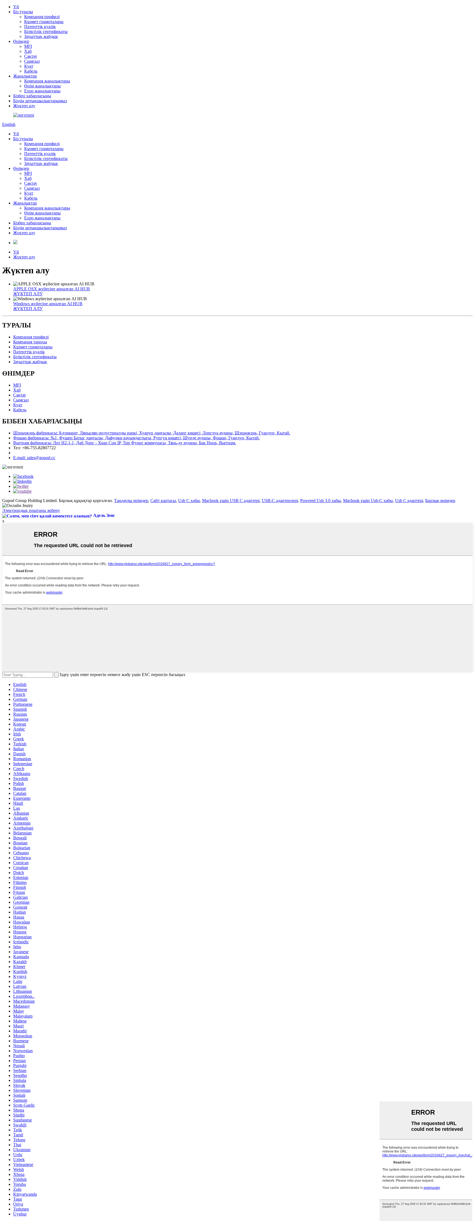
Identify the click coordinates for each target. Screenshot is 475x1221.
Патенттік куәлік (40, 26)
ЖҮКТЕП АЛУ (28, 293)
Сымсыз (32, 61)
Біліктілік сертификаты (46, 31)
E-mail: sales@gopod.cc (34, 457)
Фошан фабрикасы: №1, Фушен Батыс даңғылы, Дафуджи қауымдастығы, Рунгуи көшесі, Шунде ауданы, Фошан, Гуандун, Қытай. (136, 438)
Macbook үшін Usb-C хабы (368, 500)
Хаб (28, 51)
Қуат (28, 66)
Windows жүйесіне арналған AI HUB (47, 303)
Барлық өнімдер (440, 500)
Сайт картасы (163, 500)
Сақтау (30, 56)
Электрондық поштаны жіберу (31, 510)
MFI (28, 46)
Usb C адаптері (409, 500)
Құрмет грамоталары (43, 21)
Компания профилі (42, 16)
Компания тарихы (30, 342)
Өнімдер (21, 41)
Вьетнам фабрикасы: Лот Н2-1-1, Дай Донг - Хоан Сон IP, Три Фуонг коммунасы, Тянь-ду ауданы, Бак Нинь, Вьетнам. (124, 442)
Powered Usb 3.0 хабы (320, 500)
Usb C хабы (189, 500)
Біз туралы (23, 11)
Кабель (30, 71)
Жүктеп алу (24, 105)
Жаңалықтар (25, 76)
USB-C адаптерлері (280, 500)
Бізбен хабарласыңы (32, 95)
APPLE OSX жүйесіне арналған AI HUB (51, 288)
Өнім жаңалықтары (42, 86)
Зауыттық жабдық (41, 36)
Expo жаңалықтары (42, 91)
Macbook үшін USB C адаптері (230, 500)
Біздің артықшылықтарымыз (40, 100)
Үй (16, 6)
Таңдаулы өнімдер (131, 500)
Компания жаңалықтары (47, 81)
